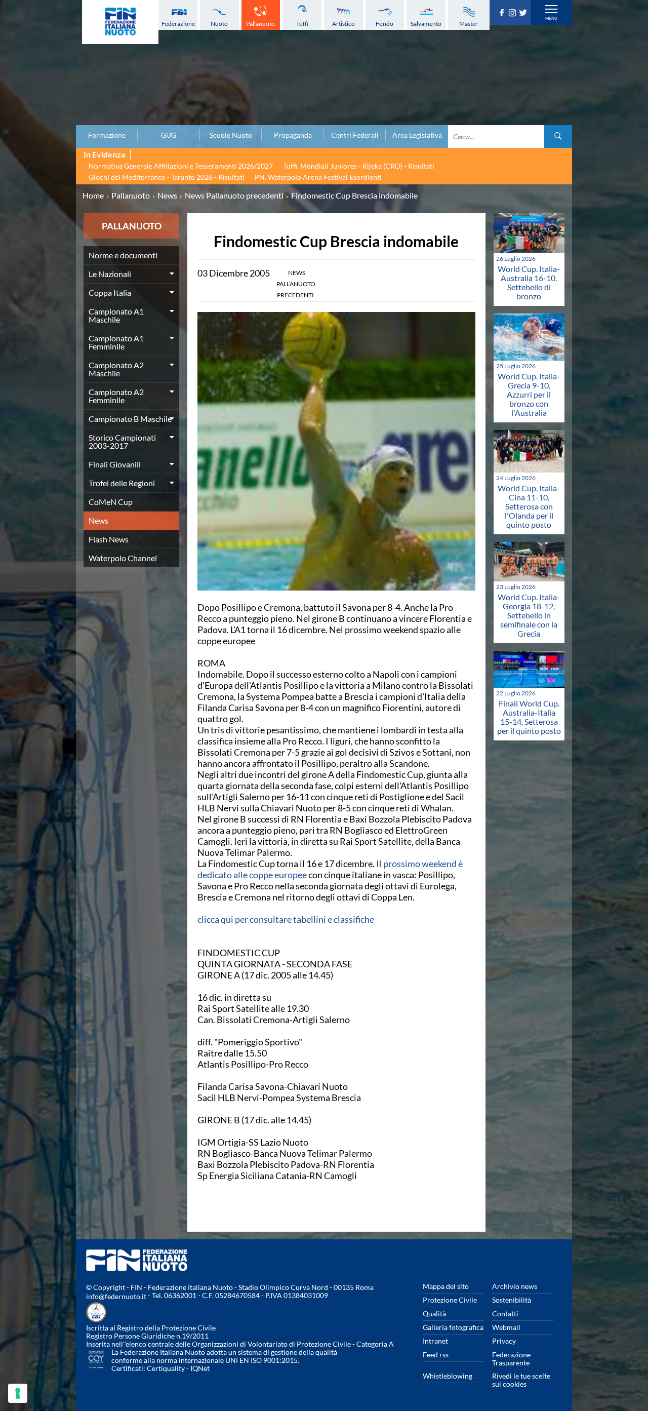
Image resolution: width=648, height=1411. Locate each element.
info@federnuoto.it (116, 1296)
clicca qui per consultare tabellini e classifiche (285, 919)
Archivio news (514, 1286)
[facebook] (503, 13)
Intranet (435, 1341)
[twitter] (524, 13)
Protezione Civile (450, 1300)
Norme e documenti (123, 255)
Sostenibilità (511, 1300)
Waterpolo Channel (123, 558)
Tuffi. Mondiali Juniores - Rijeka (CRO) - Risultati (358, 166)
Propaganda (293, 135)
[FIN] (120, 22)
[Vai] (558, 136)
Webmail (506, 1327)
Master (468, 23)
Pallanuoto (260, 23)
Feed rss (436, 1354)
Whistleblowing (447, 1375)
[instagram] (513, 13)
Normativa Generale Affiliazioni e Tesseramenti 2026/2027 (181, 166)
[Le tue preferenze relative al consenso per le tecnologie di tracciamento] (17, 1393)
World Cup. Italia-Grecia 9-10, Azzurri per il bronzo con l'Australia (529, 394)
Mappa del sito (446, 1286)
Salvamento (426, 23)
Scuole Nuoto (231, 135)
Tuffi (302, 23)
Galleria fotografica (453, 1327)
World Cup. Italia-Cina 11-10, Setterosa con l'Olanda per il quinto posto (529, 506)
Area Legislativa (417, 135)
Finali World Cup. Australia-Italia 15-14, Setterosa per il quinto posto (529, 716)
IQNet (200, 1368)
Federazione (178, 23)
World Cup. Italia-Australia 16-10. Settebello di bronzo (529, 282)
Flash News (109, 539)
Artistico (343, 23)
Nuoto (219, 23)
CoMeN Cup (111, 501)
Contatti (505, 1313)
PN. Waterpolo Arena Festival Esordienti (318, 177)
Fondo (384, 23)
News (98, 520)
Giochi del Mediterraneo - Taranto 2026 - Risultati (167, 177)
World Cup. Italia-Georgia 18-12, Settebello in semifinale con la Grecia (529, 615)
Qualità (434, 1313)
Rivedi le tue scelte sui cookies (521, 1379)
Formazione (107, 135)
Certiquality (166, 1368)
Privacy (504, 1341)
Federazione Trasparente (511, 1358)
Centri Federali (355, 135)
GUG (168, 135)
